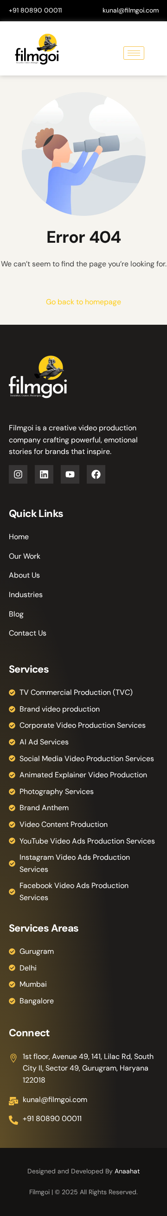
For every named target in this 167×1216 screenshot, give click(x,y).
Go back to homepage (83, 302)
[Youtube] (70, 474)
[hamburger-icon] (133, 53)
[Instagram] (18, 474)
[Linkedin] (44, 474)
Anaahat (127, 1171)
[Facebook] (96, 474)
